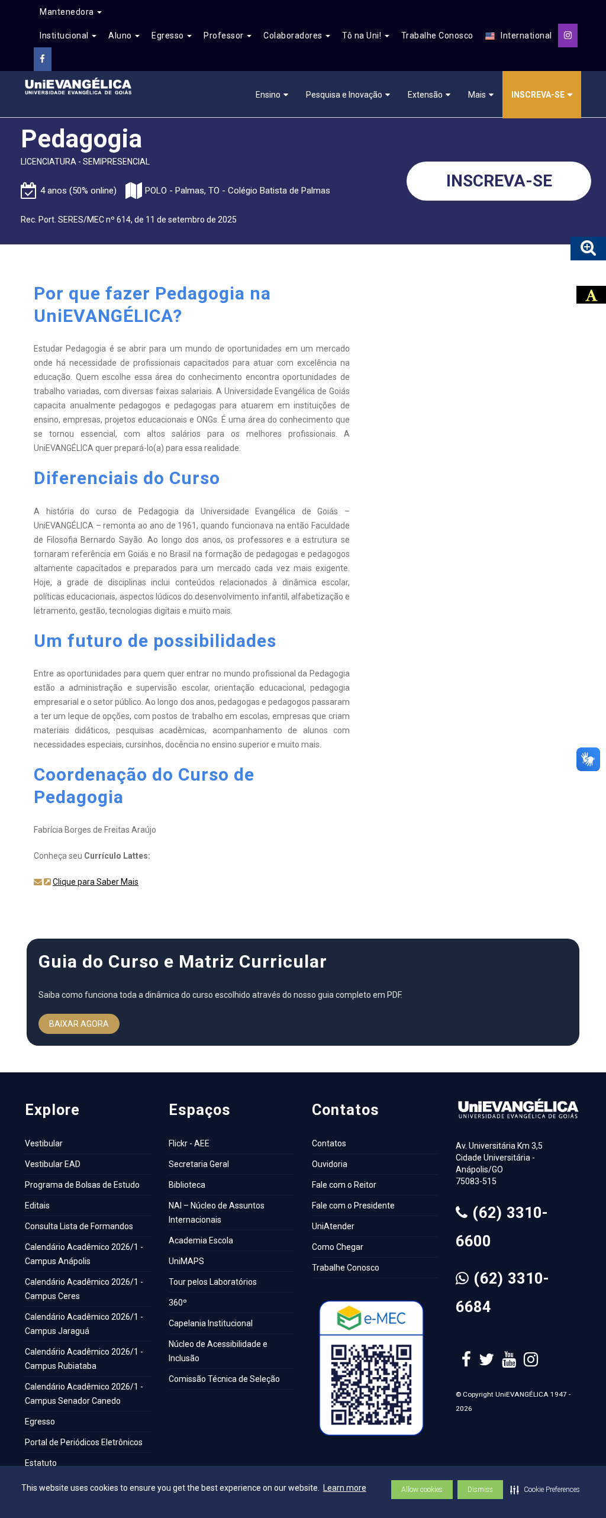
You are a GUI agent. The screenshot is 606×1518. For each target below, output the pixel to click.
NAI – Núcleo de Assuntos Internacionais (217, 1212)
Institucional (65, 35)
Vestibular (44, 1143)
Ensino (268, 94)
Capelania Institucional (211, 1323)
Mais (477, 94)
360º (178, 1302)
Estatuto (41, 1463)
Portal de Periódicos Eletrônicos (84, 1442)
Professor (225, 35)
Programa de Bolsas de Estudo (82, 1185)
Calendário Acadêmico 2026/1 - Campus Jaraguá (84, 1324)
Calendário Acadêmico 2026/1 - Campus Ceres (84, 1289)
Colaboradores (293, 35)
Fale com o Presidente (353, 1205)
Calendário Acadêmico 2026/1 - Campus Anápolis (84, 1254)
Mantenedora (68, 12)
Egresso (169, 35)
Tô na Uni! (362, 35)
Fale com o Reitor (344, 1185)
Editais (37, 1205)
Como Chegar (337, 1247)
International (523, 35)
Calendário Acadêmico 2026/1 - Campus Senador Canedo (84, 1394)
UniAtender (333, 1226)
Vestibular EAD (52, 1164)
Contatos (329, 1143)
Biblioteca (187, 1185)
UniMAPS (186, 1261)
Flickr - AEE (189, 1143)
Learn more (344, 1488)
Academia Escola (201, 1240)
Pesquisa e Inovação (344, 94)
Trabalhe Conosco (437, 35)
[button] (545, 1489)
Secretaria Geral (199, 1164)
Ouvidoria (329, 1164)
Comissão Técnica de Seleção (224, 1379)
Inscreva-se (538, 94)
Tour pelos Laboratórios (213, 1282)
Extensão (425, 94)
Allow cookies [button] (422, 1489)
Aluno (121, 35)
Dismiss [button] (480, 1489)
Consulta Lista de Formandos (79, 1226)
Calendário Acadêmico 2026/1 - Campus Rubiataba (84, 1359)
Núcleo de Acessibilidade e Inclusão (218, 1351)
